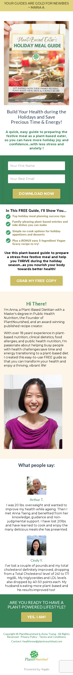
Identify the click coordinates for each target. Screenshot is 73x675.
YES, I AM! (36, 617)
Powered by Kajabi (36, 669)
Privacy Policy (29, 636)
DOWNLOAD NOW (36, 194)
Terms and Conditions (52, 636)
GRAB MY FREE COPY (36, 281)
